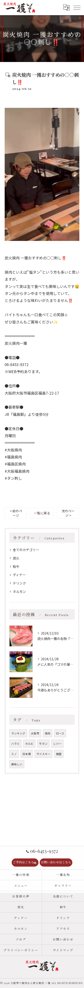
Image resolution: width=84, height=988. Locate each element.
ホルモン (19, 591)
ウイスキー (43, 754)
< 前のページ (16, 513)
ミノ (14, 754)
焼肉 (47, 733)
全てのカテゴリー (26, 549)
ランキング (18, 733)
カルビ (29, 743)
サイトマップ (63, 950)
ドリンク (19, 583)
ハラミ (15, 743)
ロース (60, 733)
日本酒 (26, 754)
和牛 (16, 566)
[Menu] (76, 7)
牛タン (43, 743)
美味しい (16, 764)
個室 (59, 754)
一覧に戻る (42, 513)
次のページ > (68, 513)
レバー (57, 743)
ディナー (19, 574)
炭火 (16, 558)
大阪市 (35, 733)
